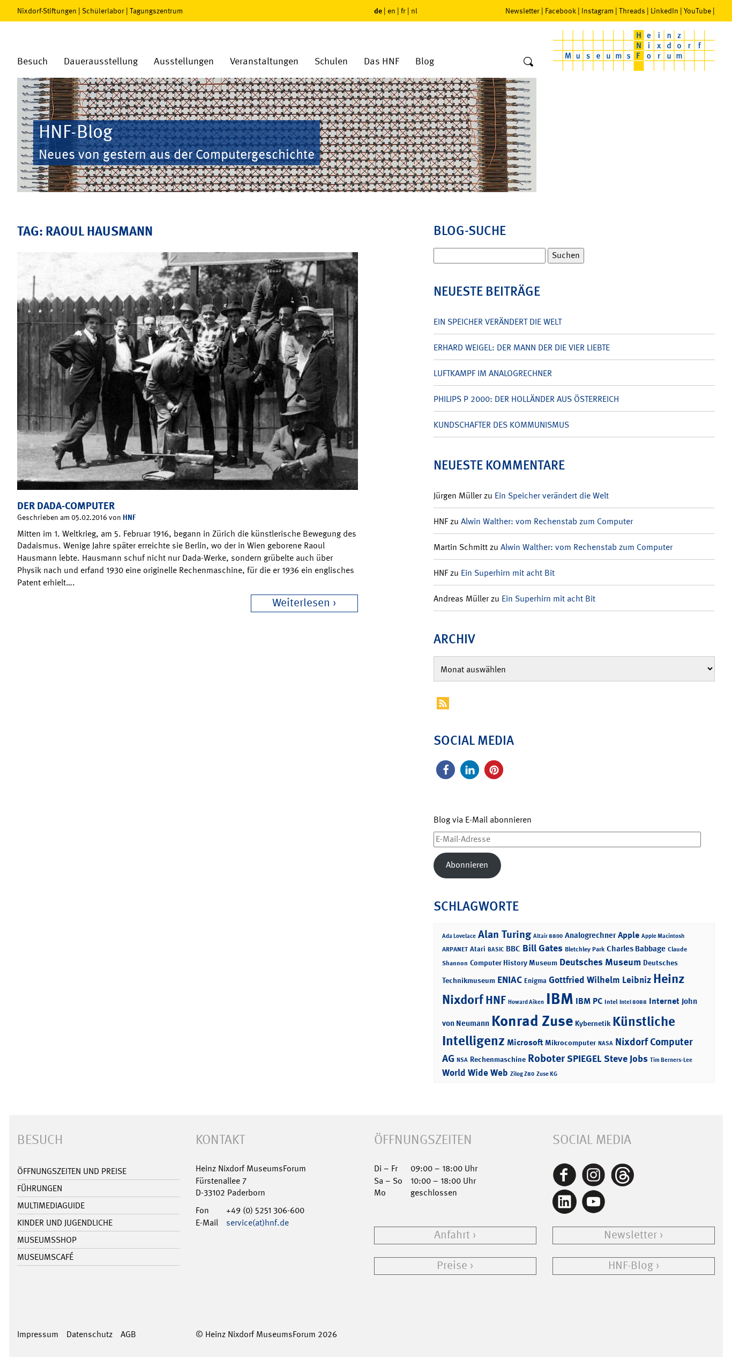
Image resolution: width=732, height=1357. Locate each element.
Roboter (546, 1058)
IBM (559, 998)
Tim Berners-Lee (671, 1060)
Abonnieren (467, 864)
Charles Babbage (636, 948)
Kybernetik (592, 1023)
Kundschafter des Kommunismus (501, 424)
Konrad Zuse (532, 1021)
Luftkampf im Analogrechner (493, 373)
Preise (452, 1265)
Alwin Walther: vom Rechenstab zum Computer (547, 521)
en (391, 11)
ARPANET (455, 949)
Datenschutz (89, 1334)
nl (414, 11)
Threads (632, 11)
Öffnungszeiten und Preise (71, 1171)
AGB (128, 1334)
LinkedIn (664, 11)
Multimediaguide (51, 1205)
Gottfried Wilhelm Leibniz (600, 980)
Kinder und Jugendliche (65, 1222)
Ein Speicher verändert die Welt (498, 321)
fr (403, 11)
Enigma (535, 980)
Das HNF (381, 61)
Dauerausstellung (101, 61)
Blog (424, 61)
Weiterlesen (301, 603)
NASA (605, 1043)
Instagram (597, 11)
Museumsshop (47, 1239)
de (378, 10)
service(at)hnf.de (257, 1222)
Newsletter (522, 11)
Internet (664, 1001)
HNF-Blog (630, 1265)
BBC (513, 948)
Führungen (39, 1188)
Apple (628, 935)
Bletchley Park (584, 949)
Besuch (32, 61)
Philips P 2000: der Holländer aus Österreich (526, 399)
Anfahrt (452, 1235)
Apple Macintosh (662, 936)
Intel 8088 (633, 1002)
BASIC (496, 949)
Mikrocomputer (570, 1042)
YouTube (697, 11)
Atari (477, 948)
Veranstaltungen (264, 61)
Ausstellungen (184, 61)
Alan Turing (504, 934)
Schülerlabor (103, 11)
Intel (610, 1001)
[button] (445, 769)
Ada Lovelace (459, 936)
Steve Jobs (626, 1058)
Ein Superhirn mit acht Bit (508, 572)
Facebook (560, 11)
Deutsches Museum (600, 962)
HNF (129, 517)
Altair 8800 (548, 936)
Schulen (331, 61)
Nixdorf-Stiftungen (47, 11)
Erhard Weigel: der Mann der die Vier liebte (522, 347)
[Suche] (528, 62)
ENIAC (509, 979)
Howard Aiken (526, 1002)
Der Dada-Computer (66, 505)
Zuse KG (546, 1074)
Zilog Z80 (522, 1074)
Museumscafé (45, 1257)
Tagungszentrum (156, 11)
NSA (462, 1060)
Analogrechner (590, 935)
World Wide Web (475, 1073)
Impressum (37, 1334)
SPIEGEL (584, 1058)
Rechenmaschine (498, 1059)
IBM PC (589, 1001)
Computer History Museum (513, 962)
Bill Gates (542, 948)
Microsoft (525, 1042)
